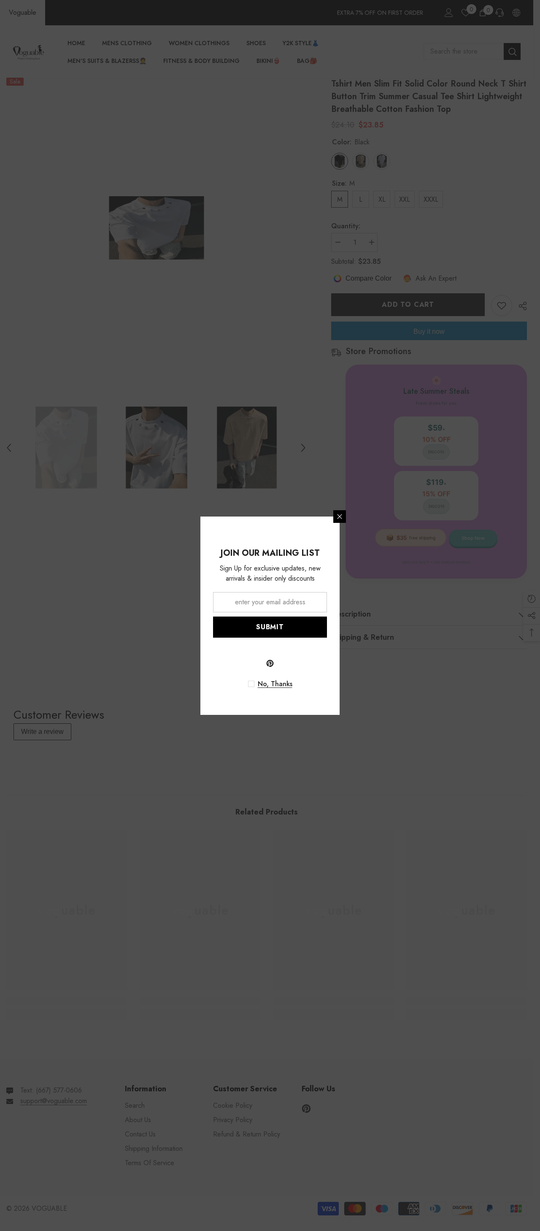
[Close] (339, 516)
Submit (270, 627)
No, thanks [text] (275, 684)
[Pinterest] (270, 663)
